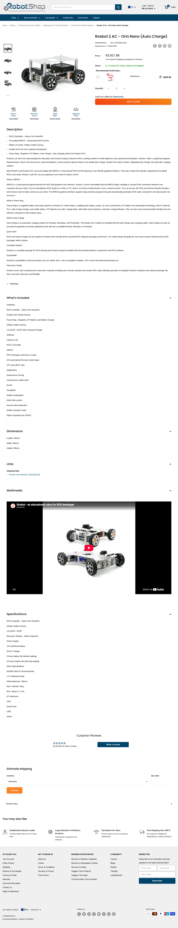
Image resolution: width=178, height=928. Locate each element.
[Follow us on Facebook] (79, 914)
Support (96, 18)
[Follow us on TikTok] (104, 914)
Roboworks (100, 43)
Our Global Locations (11, 910)
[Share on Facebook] (155, 46)
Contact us (7, 887)
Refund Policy (12, 804)
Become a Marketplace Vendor (84, 863)
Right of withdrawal (11, 891)
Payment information (11, 883)
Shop (13, 18)
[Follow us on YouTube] (99, 914)
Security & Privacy (46, 871)
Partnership (68, 18)
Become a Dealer (78, 867)
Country (10, 776)
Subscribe (157, 881)
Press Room (43, 875)
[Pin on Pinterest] (160, 46)
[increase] (124, 88)
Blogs (113, 863)
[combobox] (83, 7)
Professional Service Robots (29, 25)
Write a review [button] (113, 744)
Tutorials (114, 871)
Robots (13, 25)
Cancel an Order (10, 875)
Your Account (8, 859)
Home (5, 25)
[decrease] (108, 88)
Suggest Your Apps (79, 875)
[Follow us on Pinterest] (94, 914)
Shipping (6, 867)
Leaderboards (116, 875)
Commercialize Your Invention (84, 879)
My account (147, 8)
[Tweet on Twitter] (165, 46)
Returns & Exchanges (12, 871)
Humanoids (50, 18)
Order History (8, 863)
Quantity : (99, 88)
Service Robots (31, 18)
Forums (114, 859)
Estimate (15, 790)
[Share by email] (169, 46)
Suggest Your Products (81, 871)
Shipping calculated (124, 59)
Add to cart (133, 102)
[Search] (118, 7)
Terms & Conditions (46, 867)
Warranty (6, 879)
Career (41, 863)
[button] (8, 95)
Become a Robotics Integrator (84, 859)
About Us (42, 859)
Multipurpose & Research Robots (55, 25)
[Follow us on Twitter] (84, 914)
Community (83, 18)
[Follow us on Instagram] (89, 914)
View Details (13, 119)
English (35, 910)
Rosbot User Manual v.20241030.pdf (24, 474)
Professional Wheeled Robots (82, 25)
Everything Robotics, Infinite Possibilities (18, 919)
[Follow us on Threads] (114, 914)
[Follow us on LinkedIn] (109, 914)
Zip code (155, 776)
